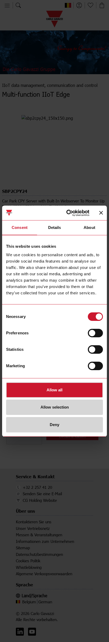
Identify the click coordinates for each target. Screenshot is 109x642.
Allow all (54, 390)
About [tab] (89, 227)
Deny (54, 424)
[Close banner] (101, 213)
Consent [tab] (20, 227)
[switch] (95, 333)
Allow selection (54, 407)
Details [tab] (54, 227)
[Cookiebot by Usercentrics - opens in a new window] (67, 213)
